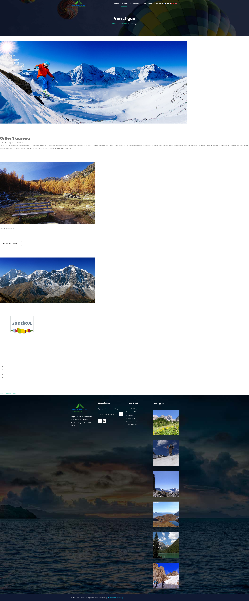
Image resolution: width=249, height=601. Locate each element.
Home (116, 3)
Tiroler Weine (158, 3)
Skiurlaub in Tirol (132, 423)
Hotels (144, 3)
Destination (125, 3)
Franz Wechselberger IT (118, 597)
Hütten (135, 3)
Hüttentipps (130, 417)
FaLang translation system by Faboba (8, 393)
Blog (150, 3)
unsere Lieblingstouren (134, 410)
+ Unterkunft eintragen (11, 243)
